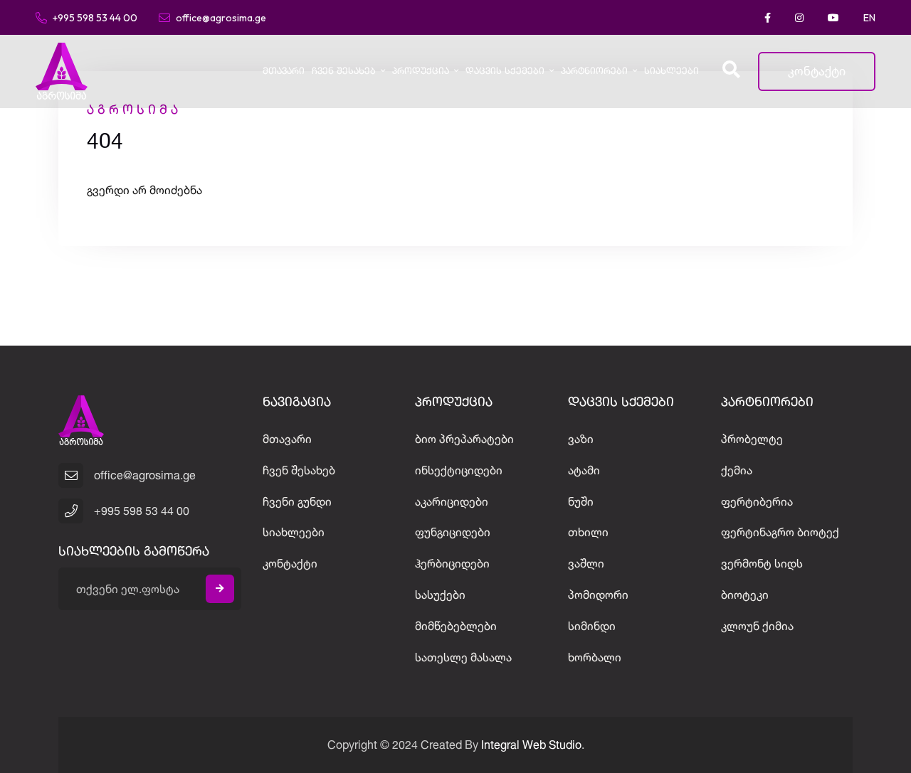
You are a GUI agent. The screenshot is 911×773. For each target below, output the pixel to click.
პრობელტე (752, 439)
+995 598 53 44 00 (95, 17)
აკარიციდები (451, 501)
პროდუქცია (420, 71)
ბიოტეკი (745, 594)
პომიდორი (598, 594)
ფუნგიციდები (452, 532)
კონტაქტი (817, 70)
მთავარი (284, 71)
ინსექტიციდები (458, 470)
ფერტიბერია (757, 501)
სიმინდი (592, 626)
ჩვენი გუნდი (297, 501)
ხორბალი (594, 657)
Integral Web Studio (531, 744)
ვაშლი (586, 563)
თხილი (588, 532)
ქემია (736, 470)
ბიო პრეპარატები (464, 439)
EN (869, 17)
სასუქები (440, 594)
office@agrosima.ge (221, 17)
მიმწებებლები (456, 626)
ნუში (581, 501)
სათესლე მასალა (463, 657)
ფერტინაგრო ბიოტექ (780, 532)
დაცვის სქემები (504, 71)
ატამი (584, 470)
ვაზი (581, 439)
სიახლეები (671, 71)
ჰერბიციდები (452, 563)
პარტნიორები (594, 71)
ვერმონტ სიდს (762, 563)
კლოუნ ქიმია (757, 626)
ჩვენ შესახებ (344, 71)
